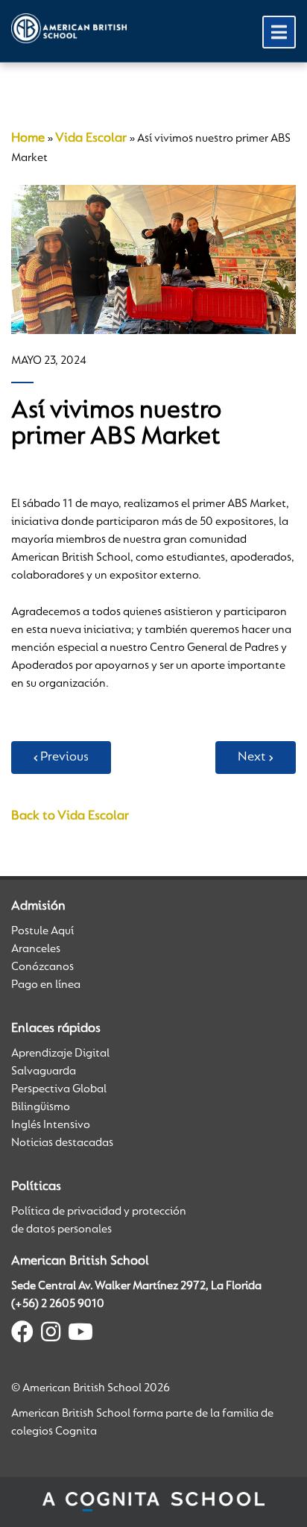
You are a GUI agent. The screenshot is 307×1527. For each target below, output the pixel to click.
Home (28, 138)
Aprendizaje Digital (60, 1054)
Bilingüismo (40, 1107)
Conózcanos (42, 967)
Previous (64, 757)
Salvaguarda (43, 1071)
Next (252, 757)
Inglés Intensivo (50, 1125)
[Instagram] (50, 1334)
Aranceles (35, 949)
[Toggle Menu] (279, 32)
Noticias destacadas (62, 1143)
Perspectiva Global (59, 1089)
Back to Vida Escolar (70, 816)
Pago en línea (45, 985)
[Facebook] (22, 1334)
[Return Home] (69, 28)
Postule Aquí (42, 931)
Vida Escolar (91, 138)
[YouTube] (80, 1334)
